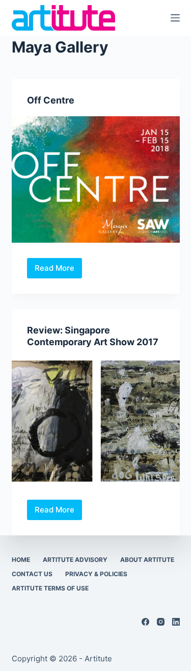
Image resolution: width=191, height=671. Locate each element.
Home (21, 559)
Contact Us (32, 574)
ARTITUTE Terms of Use (50, 588)
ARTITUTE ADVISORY (75, 559)
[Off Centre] (96, 179)
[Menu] (175, 17)
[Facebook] (145, 622)
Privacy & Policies (96, 574)
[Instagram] (161, 622)
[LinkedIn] (176, 622)
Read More (57, 270)
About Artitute (147, 559)
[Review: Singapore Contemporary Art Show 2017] (96, 421)
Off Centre (50, 100)
